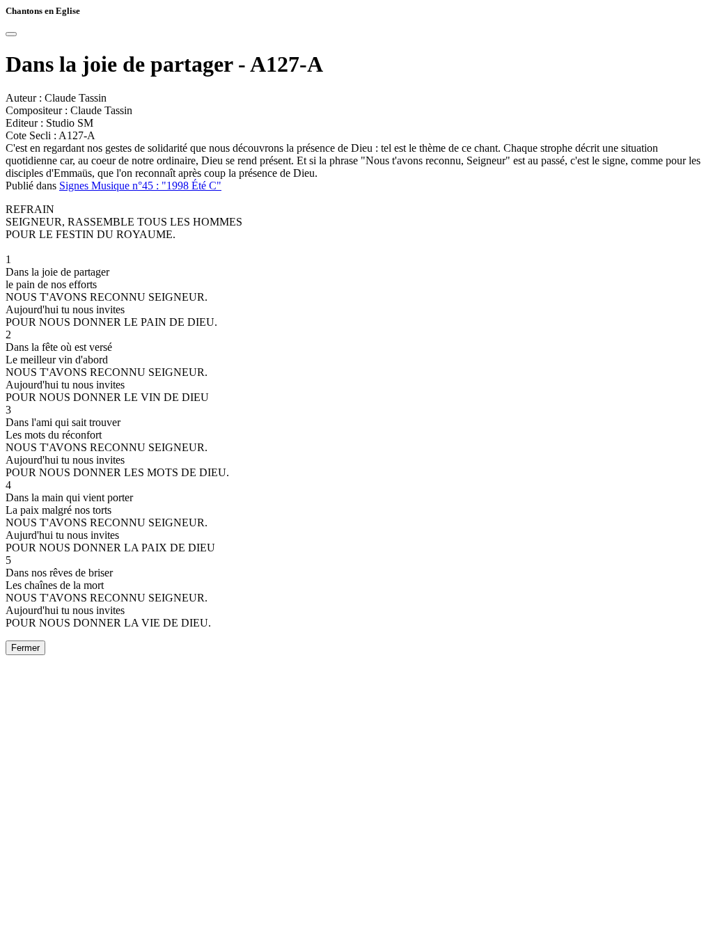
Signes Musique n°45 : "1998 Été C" (140, 185)
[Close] (11, 34)
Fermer (25, 648)
